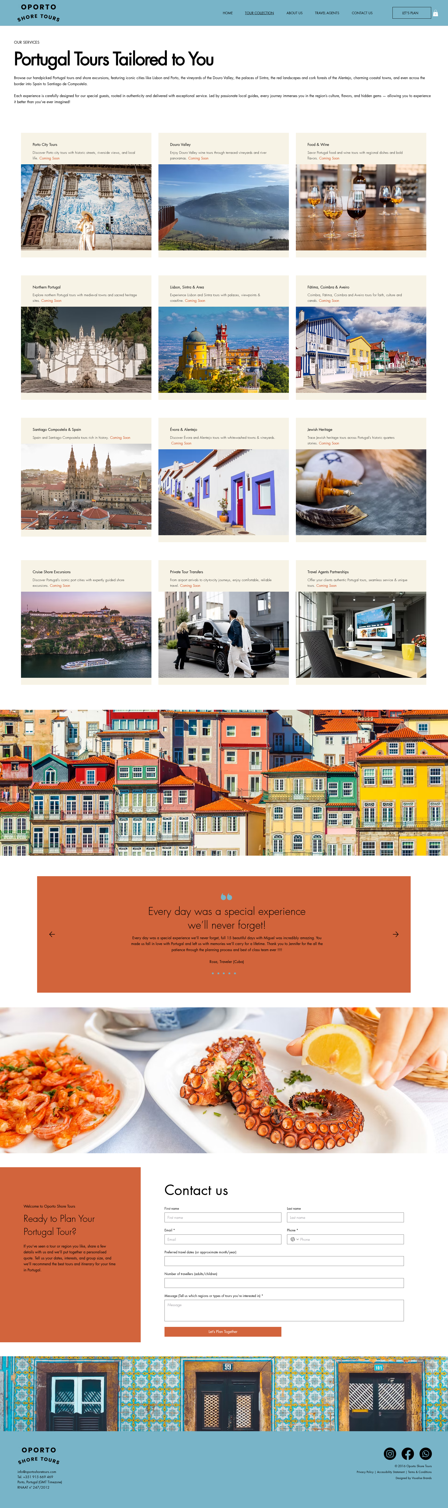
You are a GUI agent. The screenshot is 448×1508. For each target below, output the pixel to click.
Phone (292, 1230)
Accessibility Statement (391, 1472)
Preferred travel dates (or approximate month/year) (200, 1252)
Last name (294, 1208)
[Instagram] (390, 1454)
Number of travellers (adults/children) (190, 1274)
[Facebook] (408, 1454)
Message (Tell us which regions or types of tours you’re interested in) (213, 1296)
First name (171, 1208)
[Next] (395, 934)
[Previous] (52, 934)
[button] (435, 13)
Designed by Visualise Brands (414, 1478)
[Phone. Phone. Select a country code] (294, 1239)
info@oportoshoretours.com (37, 1471)
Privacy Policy (365, 1472)
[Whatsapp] (426, 1454)
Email (169, 1230)
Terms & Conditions (420, 1472)
